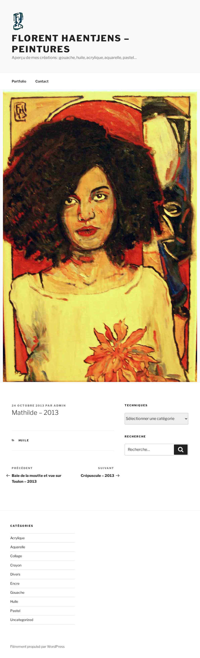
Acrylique (17, 538)
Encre (15, 583)
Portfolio (19, 81)
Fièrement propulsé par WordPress (37, 646)
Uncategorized (21, 620)
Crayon (15, 565)
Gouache (17, 592)
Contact (42, 81)
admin (60, 405)
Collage (16, 556)
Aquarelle (17, 547)
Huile (24, 440)
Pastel (15, 611)
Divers (15, 574)
